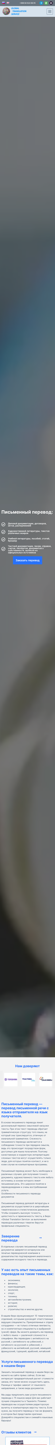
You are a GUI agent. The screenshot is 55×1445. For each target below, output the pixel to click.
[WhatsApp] (46, 3)
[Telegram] (41, 3)
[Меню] (50, 11)
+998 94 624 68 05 (28, 3)
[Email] (51, 3)
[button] (27, 560)
